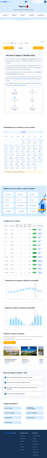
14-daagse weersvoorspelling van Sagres (22, 78)
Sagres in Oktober (40, 265)
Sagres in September (40, 261)
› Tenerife (22, 441)
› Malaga (22, 446)
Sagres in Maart (40, 237)
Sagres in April (40, 241)
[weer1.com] (5, 1)
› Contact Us (34, 446)
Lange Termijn (40, 15)
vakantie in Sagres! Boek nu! (20, 85)
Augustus (23, 15)
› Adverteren (35, 441)
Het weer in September (32, 412)
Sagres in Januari (40, 230)
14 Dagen (14, 15)
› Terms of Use (35, 449)
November (38, 48)
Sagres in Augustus (40, 257)
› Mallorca (22, 449)
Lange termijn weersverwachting (31, 408)
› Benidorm (22, 435)
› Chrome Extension (36, 435)
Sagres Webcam (8, 417)
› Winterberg (22, 438)
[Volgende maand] (41, 132)
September (31, 15)
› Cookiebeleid (35, 455)
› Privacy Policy (35, 452)
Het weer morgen (31, 417)
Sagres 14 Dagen (8, 408)
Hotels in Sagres (9, 342)
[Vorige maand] (5, 132)
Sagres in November (40, 269)
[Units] (26, 1)
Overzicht (5, 15)
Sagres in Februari (40, 233)
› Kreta (21, 444)
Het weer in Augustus (9, 412)
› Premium (34, 438)
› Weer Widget (35, 444)
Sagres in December (40, 272)
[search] (45, 2)
